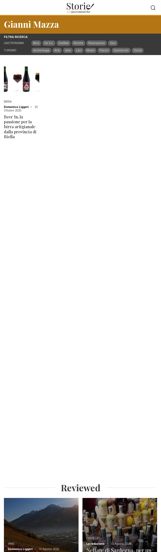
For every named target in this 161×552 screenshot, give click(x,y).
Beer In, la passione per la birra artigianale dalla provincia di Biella (20, 126)
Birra (8, 101)
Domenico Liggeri (16, 107)
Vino (11, 544)
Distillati (93, 538)
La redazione (95, 544)
